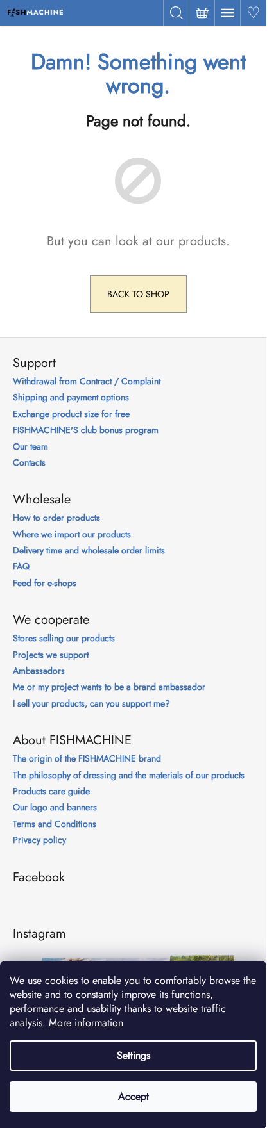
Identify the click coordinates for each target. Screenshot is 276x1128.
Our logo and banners (55, 807)
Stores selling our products (64, 638)
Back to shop (138, 294)
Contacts (29, 463)
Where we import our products (72, 534)
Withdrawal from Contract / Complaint (86, 381)
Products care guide (51, 791)
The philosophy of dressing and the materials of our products (129, 775)
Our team (30, 447)
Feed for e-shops (44, 583)
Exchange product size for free (71, 414)
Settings (133, 1055)
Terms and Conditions (54, 824)
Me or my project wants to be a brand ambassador (109, 687)
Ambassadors (39, 671)
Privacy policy (39, 840)
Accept (133, 1096)
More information (86, 1022)
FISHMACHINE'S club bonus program (86, 430)
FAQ (21, 566)
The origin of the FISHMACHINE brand (87, 759)
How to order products (56, 518)
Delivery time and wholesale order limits (89, 550)
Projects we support (51, 655)
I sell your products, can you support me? (91, 703)
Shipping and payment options (71, 397)
